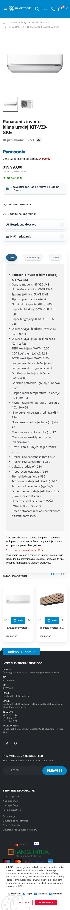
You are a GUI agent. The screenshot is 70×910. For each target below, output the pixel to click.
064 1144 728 (10, 714)
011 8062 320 (10, 717)
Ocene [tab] (55, 257)
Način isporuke (10, 800)
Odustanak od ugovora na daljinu (20, 829)
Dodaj (20, 620)
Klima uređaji (18, 22)
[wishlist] (5, 619)
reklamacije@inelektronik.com (47, 703)
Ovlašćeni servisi (11, 825)
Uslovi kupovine (11, 796)
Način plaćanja (20, 236)
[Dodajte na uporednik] (28, 620)
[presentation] (8, 63)
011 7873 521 (10, 720)
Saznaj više (23, 902)
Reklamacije (9, 816)
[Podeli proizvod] (39, 140)
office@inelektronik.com (15, 706)
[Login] (46, 9)
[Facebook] (7, 743)
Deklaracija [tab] (33, 257)
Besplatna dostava (23, 224)
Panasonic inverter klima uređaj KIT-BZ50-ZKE (18, 627)
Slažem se (47, 902)
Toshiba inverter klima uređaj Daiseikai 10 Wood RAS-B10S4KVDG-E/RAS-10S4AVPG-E (52, 627)
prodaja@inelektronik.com (16, 695)
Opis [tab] (11, 257)
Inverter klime (40, 22)
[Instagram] (15, 743)
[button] (37, 9)
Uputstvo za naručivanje (15, 820)
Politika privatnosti (12, 809)
